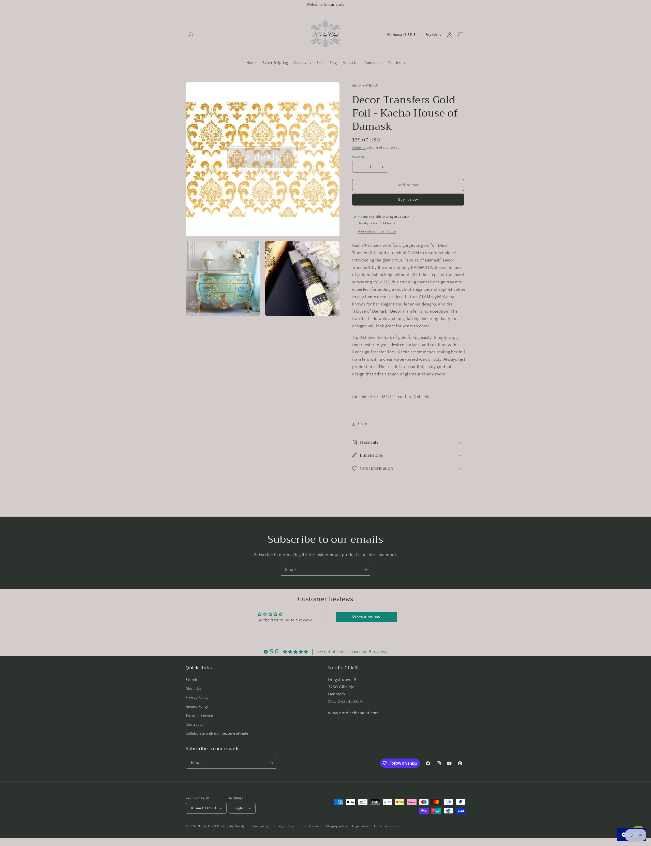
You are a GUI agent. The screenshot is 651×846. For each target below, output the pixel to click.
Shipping (359, 147)
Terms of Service (199, 715)
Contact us (194, 724)
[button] (191, 34)
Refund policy (259, 825)
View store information (377, 231)
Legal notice (360, 825)
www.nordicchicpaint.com (353, 713)
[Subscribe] (365, 570)
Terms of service (309, 825)
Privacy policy (283, 825)
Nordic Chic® (207, 826)
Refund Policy (197, 707)
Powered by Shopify (231, 826)
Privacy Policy (197, 698)
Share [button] (362, 424)
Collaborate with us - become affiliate (217, 734)
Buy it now (408, 199)
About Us (193, 689)
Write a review (366, 617)
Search (191, 680)
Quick (192, 668)
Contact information (387, 825)
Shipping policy (336, 825)
